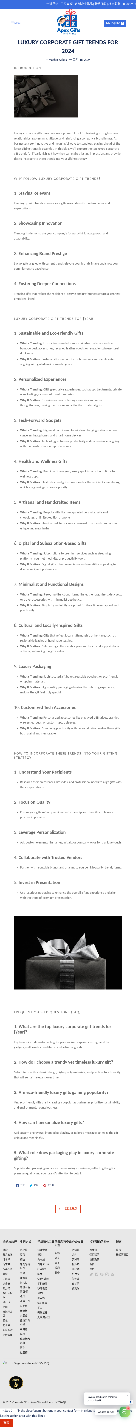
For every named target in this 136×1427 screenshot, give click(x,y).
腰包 (5, 1320)
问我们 (93, 1250)
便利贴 (76, 1288)
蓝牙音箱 (42, 1250)
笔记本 (76, 1269)
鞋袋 (5, 1274)
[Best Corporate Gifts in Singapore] (16, 1393)
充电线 (41, 1259)
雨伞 (22, 1348)
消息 (118, 1250)
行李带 (6, 1264)
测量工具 (25, 1301)
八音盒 (23, 1315)
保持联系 (94, 1255)
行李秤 (6, 1259)
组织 (22, 1334)
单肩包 (23, 1329)
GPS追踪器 (43, 1279)
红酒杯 (23, 1352)
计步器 (6, 1284)
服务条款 (8, 1330)
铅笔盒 (76, 1279)
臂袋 (5, 1250)
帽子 (57, 1263)
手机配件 (42, 1284)
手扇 (22, 1273)
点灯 (22, 1296)
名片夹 (76, 1274)
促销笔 (76, 1284)
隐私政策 (94, 1259)
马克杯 (23, 1306)
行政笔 (76, 1250)
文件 (74, 1255)
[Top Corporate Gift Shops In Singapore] (26, 1363)
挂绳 (57, 1268)
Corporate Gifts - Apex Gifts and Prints (32, 1402)
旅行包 (6, 1302)
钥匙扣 (23, 1283)
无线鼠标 (42, 1312)
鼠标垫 (76, 1264)
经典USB (41, 1269)
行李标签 (8, 1269)
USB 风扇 (42, 1303)
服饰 (57, 1253)
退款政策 (8, 1335)
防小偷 (23, 1250)
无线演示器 (43, 1317)
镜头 (39, 1255)
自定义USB (43, 1264)
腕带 (57, 1272)
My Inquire (114, 23)
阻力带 (6, 1288)
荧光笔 (76, 1259)
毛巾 (5, 1307)
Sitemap (60, 1402)
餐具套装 (8, 1255)
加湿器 (23, 1278)
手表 (39, 1308)
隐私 (91, 1264)
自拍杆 (41, 1293)
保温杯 (23, 1311)
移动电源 (42, 1288)
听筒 (39, 1274)
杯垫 (22, 1259)
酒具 (22, 1255)
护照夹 (6, 1279)
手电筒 (41, 1298)
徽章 (57, 1258)
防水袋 (6, 1325)
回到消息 (70, 1208)
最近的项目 (122, 1255)
